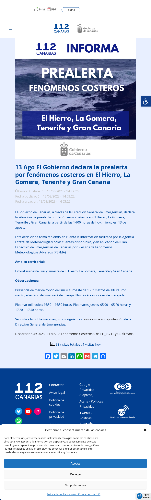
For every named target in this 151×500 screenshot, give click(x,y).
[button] (145, 430)
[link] (146, 101)
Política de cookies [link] (56, 402)
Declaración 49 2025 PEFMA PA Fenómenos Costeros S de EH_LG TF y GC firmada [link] (74, 334)
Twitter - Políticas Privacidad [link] (86, 418)
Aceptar (76, 463)
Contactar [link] (56, 385)
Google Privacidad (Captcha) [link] (86, 389)
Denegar (75, 474)
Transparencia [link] (60, 424)
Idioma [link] (71, 9)
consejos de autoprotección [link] (103, 319)
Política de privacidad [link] (56, 414)
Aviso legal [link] (57, 392)
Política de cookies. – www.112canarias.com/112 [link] (73, 494)
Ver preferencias (75, 485)
